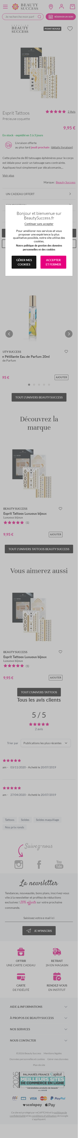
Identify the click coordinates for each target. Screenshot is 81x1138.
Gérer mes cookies (24, 262)
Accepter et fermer (53, 262)
